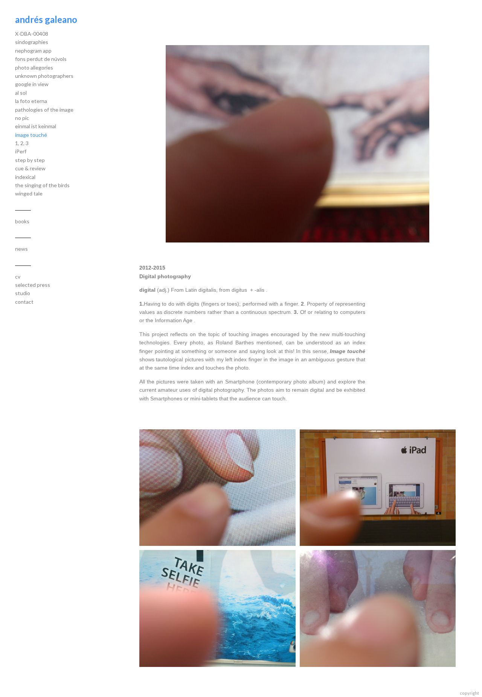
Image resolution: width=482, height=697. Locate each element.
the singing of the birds (42, 185)
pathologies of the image (44, 109)
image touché (31, 135)
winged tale (29, 193)
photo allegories (34, 67)
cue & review (30, 168)
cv (17, 276)
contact (24, 301)
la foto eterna (31, 101)
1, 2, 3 (22, 143)
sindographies (31, 42)
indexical (25, 177)
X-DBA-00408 (31, 33)
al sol (21, 92)
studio (22, 293)
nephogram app (33, 50)
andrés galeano (46, 19)
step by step (30, 160)
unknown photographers (44, 76)
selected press (32, 285)
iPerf (20, 151)
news (21, 248)
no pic (22, 118)
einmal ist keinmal (35, 126)
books (22, 221)
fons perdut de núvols (41, 59)
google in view (32, 84)
